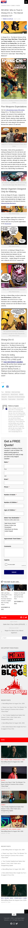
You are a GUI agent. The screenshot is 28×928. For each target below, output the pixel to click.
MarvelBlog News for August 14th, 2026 (13, 723)
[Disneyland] (14, 527)
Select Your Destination (12, 518)
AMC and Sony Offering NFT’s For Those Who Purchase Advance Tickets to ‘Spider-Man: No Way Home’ (6, 598)
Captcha (6, 560)
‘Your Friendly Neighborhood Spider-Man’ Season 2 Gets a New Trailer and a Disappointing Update (13, 717)
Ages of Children (10, 510)
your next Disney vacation (13, 362)
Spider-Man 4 (17, 759)
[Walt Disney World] (14, 523)
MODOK (21, 394)
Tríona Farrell (20, 399)
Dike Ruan (7, 392)
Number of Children (11, 502)
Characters (5, 5)
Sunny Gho (4, 399)
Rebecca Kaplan (8, 19)
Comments (7, 546)
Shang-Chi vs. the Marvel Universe (16, 396)
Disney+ (3, 804)
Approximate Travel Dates (13, 538)
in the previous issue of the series (15, 110)
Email (6, 479)
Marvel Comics (14, 394)
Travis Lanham (11, 399)
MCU (2, 759)
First (5, 469)
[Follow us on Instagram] (23, 617)
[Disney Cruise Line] (14, 525)
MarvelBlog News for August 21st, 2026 (13, 703)
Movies (6, 759)
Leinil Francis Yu (5, 394)
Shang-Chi (4, 396)
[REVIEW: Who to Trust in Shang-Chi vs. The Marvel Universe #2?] (14, 27)
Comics (13, 5)
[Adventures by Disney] (14, 529)
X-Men (23, 759)
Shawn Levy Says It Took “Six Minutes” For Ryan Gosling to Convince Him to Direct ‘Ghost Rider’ (14, 709)
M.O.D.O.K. (8, 223)
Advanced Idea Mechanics (8, 203)
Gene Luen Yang (16, 392)
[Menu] (26, 2)
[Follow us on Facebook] (21, 617)
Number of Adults (10, 494)
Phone (6, 487)
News (18, 5)
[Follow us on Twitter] (26, 617)
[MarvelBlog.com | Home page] (4, 2)
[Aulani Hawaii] (14, 531)
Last (5, 476)
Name (6, 462)
